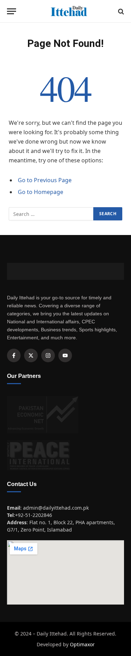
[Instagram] (48, 355)
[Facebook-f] (14, 355)
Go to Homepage (40, 192)
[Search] (120, 11)
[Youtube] (65, 355)
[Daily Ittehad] (69, 11)
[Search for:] (51, 213)
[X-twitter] (31, 355)
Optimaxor (82, 644)
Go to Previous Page (45, 180)
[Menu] (11, 11)
